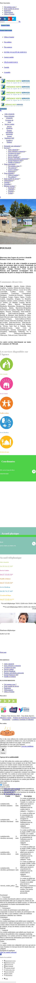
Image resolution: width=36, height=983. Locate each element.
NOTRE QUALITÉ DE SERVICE (15, 52)
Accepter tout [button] (11, 746)
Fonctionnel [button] (4, 895)
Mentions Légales (5, 718)
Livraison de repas (10, 667)
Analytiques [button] (4, 917)
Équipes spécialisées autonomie (14, 673)
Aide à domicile (9, 664)
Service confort (9, 669)
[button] (1, 954)
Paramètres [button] (3, 746)
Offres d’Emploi (9, 14)
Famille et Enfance (10, 676)
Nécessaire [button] (3, 783)
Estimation (3, 109)
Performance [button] (4, 906)
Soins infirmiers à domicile (12, 666)
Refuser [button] (18, 746)
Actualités (7, 72)
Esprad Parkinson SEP (11, 675)
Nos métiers (8, 42)
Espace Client (5, 25)
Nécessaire (5, 785)
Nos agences (8, 47)
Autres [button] (2, 941)
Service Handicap (9, 671)
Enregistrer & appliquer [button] (7, 950)
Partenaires (7, 10)
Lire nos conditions (27, 746)
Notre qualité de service (11, 9)
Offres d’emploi (9, 37)
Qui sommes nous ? (10, 7)
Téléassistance (8, 12)
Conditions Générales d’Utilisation (23, 719)
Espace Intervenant (6, 30)
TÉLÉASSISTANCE (11, 62)
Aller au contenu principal (8, 952)
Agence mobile (9, 57)
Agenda (6, 67)
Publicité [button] (3, 928)
